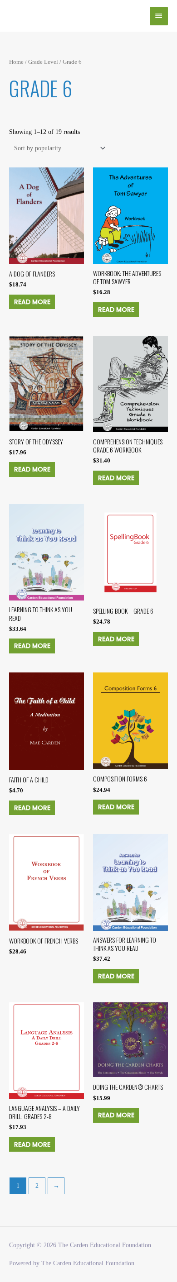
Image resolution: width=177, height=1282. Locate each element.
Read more (32, 301)
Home (16, 62)
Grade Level (43, 62)
